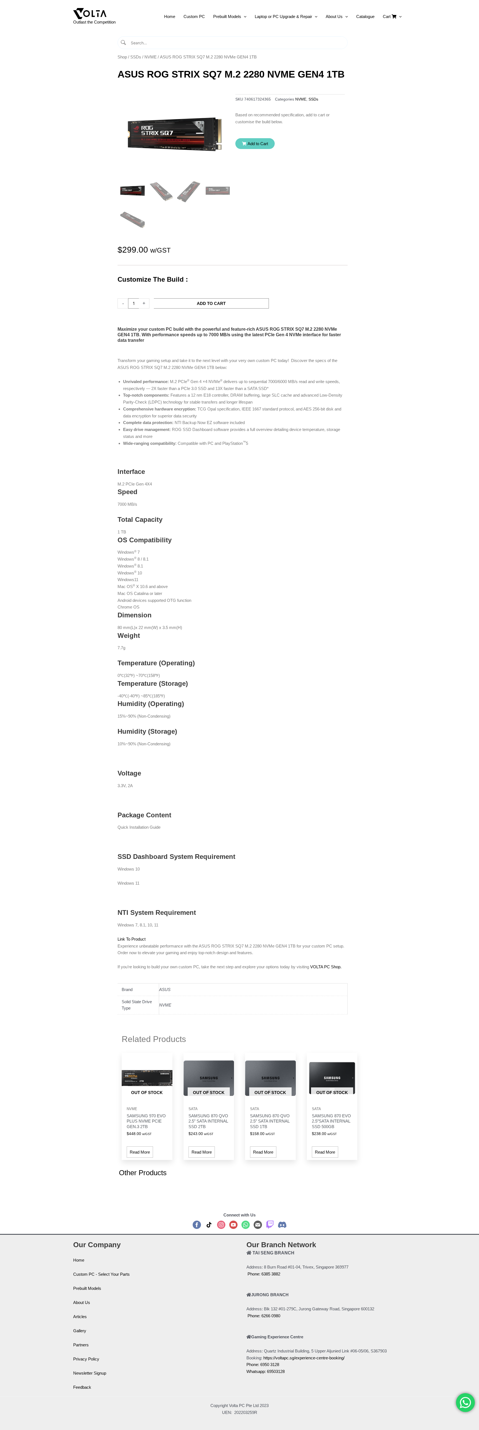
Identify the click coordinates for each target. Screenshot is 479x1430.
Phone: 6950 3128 (262, 1364)
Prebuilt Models (87, 1288)
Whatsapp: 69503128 (265, 1371)
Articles (80, 1316)
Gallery (79, 1330)
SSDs (135, 57)
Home (78, 1260)
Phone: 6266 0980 (263, 1315)
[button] (255, 143)
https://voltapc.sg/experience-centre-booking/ (304, 1357)
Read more (140, 1152)
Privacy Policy (86, 1359)
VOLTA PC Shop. (325, 966)
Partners (81, 1344)
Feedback (82, 1387)
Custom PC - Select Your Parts (101, 1274)
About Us (81, 1302)
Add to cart (211, 303)
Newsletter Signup (89, 1373)
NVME (150, 57)
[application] (243, 16)
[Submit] (123, 43)
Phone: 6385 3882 (263, 1274)
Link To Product (132, 939)
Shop (122, 57)
